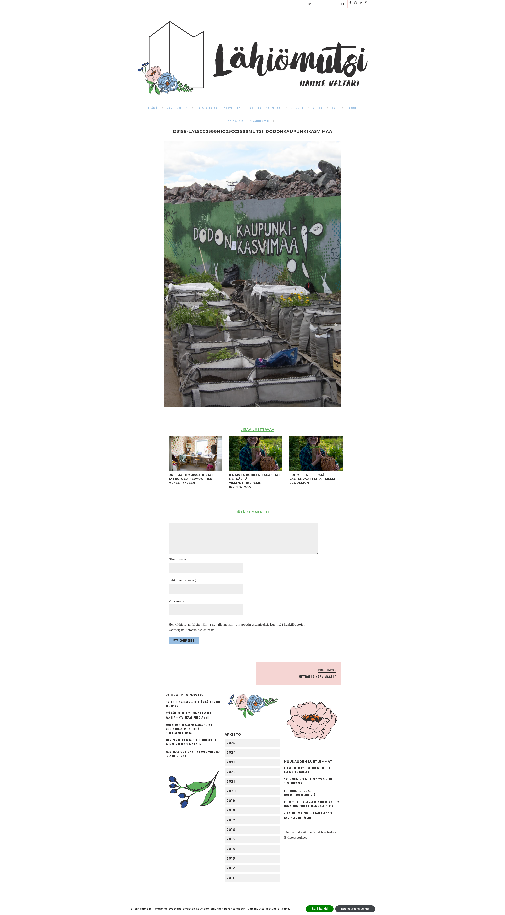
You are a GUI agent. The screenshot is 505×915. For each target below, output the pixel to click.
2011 (230, 878)
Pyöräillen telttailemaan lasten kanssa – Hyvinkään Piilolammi (188, 715)
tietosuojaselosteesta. (201, 630)
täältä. (285, 909)
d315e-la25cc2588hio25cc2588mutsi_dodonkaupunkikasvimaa (252, 131)
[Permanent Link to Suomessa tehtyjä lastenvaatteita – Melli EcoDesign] (316, 470)
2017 (231, 820)
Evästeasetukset (295, 837)
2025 (231, 743)
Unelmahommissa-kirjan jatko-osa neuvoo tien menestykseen (191, 479)
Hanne (352, 108)
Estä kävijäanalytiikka (355, 909)
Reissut (297, 108)
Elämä (153, 108)
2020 (231, 791)
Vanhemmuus (177, 108)
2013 (231, 858)
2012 (231, 868)
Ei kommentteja (260, 121)
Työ (335, 108)
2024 (231, 752)
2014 (231, 849)
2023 (231, 762)
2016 (231, 830)
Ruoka (317, 108)
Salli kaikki (320, 909)
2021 (231, 781)
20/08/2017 (236, 121)
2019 (231, 801)
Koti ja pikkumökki (265, 108)
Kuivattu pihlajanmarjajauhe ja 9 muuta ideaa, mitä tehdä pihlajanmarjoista (189, 729)
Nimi (178, 559)
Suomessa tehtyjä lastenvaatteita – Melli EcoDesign (312, 479)
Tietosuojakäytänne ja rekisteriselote (310, 832)
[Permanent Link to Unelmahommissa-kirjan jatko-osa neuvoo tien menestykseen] (195, 470)
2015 (231, 839)
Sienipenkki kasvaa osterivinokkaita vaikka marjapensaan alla (191, 742)
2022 (231, 772)
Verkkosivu (177, 601)
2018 (231, 810)
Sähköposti (182, 580)
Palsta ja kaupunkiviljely (218, 108)
